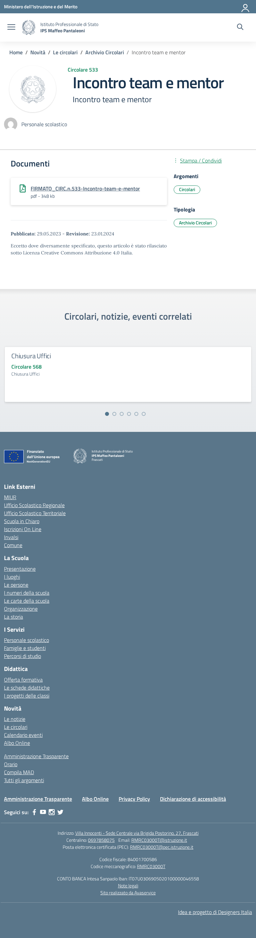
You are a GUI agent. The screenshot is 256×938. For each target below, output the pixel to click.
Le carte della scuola (26, 601)
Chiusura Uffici (31, 356)
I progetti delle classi (26, 696)
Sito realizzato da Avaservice (128, 892)
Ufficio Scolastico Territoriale (35, 513)
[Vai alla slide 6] (144, 414)
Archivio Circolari (195, 222)
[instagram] (52, 812)
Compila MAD (19, 772)
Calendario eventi (23, 735)
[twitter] (60, 812)
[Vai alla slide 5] (136, 414)
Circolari (187, 189)
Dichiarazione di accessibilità (193, 799)
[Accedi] (245, 6)
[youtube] (43, 812)
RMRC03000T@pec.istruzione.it (161, 846)
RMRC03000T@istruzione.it (159, 839)
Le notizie (14, 719)
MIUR (10, 497)
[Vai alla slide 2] (114, 414)
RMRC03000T (151, 866)
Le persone (16, 585)
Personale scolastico (26, 640)
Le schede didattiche (27, 688)
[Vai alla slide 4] (129, 414)
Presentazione (20, 569)
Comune (13, 545)
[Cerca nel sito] (240, 27)
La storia (13, 617)
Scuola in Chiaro (21, 521)
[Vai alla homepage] (28, 27)
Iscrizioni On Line (22, 529)
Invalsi (11, 537)
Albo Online (17, 743)
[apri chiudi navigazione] (11, 28)
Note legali (128, 885)
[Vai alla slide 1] (107, 414)
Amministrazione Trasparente (36, 756)
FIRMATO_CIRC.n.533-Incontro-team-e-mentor (85, 188)
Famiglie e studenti (25, 648)
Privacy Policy (134, 799)
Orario (10, 764)
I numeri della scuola (26, 593)
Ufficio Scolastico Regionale (34, 505)
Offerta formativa (23, 680)
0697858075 (101, 839)
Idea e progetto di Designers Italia (215, 912)
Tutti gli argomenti (24, 780)
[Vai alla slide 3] (122, 414)
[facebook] (34, 812)
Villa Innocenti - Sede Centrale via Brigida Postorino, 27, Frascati (137, 832)
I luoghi (12, 577)
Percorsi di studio (22, 656)
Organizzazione (21, 609)
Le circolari (15, 727)
